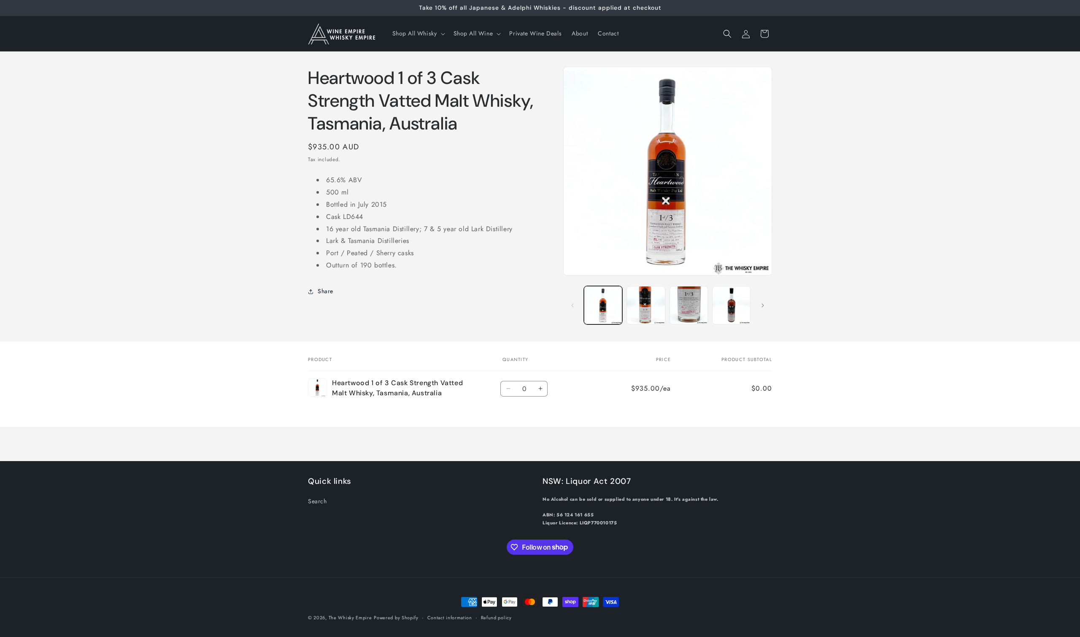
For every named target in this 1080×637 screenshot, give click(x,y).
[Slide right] (762, 305)
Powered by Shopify (396, 617)
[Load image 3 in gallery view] (689, 305)
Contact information (449, 617)
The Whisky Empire (350, 617)
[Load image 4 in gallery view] (731, 305)
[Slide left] (572, 305)
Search (317, 501)
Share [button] (325, 291)
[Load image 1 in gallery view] (603, 305)
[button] (417, 33)
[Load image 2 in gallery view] (645, 305)
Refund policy (496, 617)
